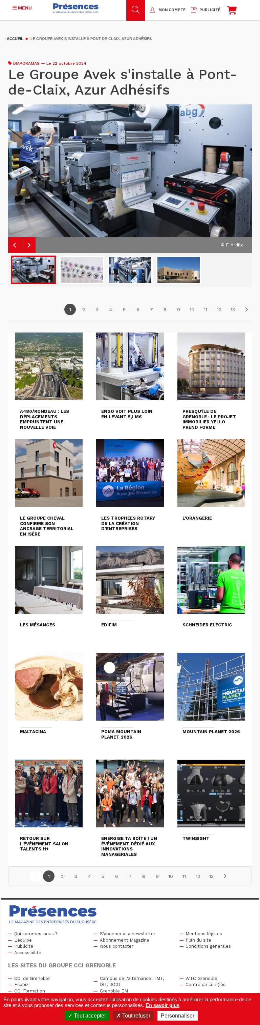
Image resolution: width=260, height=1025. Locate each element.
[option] (130, 178)
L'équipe (23, 940)
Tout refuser (135, 1016)
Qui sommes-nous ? (36, 933)
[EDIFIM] (130, 583)
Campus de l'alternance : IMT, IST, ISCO (132, 981)
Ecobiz (21, 984)
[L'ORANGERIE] (211, 476)
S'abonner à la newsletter (127, 933)
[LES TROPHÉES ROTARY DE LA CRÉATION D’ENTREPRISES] (130, 476)
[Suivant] (246, 309)
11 (205, 309)
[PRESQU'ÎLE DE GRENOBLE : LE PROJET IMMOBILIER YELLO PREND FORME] (211, 369)
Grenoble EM (114, 990)
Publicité (23, 946)
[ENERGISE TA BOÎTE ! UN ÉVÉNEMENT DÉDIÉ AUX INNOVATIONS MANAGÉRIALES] (130, 796)
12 (219, 309)
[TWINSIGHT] (211, 796)
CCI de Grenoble (32, 978)
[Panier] (232, 12)
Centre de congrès (205, 984)
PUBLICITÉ (209, 10)
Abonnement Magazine (124, 940)
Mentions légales (204, 933)
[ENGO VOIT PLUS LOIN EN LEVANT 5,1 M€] (130, 369)
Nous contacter (116, 946)
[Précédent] (35, 876)
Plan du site (198, 940)
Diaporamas (26, 63)
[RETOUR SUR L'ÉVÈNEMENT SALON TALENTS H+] (49, 796)
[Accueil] (76, 8)
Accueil (15, 39)
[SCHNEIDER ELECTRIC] (211, 583)
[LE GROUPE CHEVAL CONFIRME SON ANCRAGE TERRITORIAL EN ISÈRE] (49, 476)
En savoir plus (162, 1005)
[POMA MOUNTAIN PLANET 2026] (130, 690)
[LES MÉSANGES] (49, 583)
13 (233, 309)
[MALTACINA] (49, 690)
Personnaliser (177, 1016)
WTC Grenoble (201, 978)
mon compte (172, 10)
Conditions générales (208, 946)
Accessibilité (27, 952)
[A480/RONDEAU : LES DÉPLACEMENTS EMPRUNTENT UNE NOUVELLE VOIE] (49, 369)
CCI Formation (29, 990)
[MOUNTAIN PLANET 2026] (211, 690)
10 (192, 309)
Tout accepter (89, 1016)
